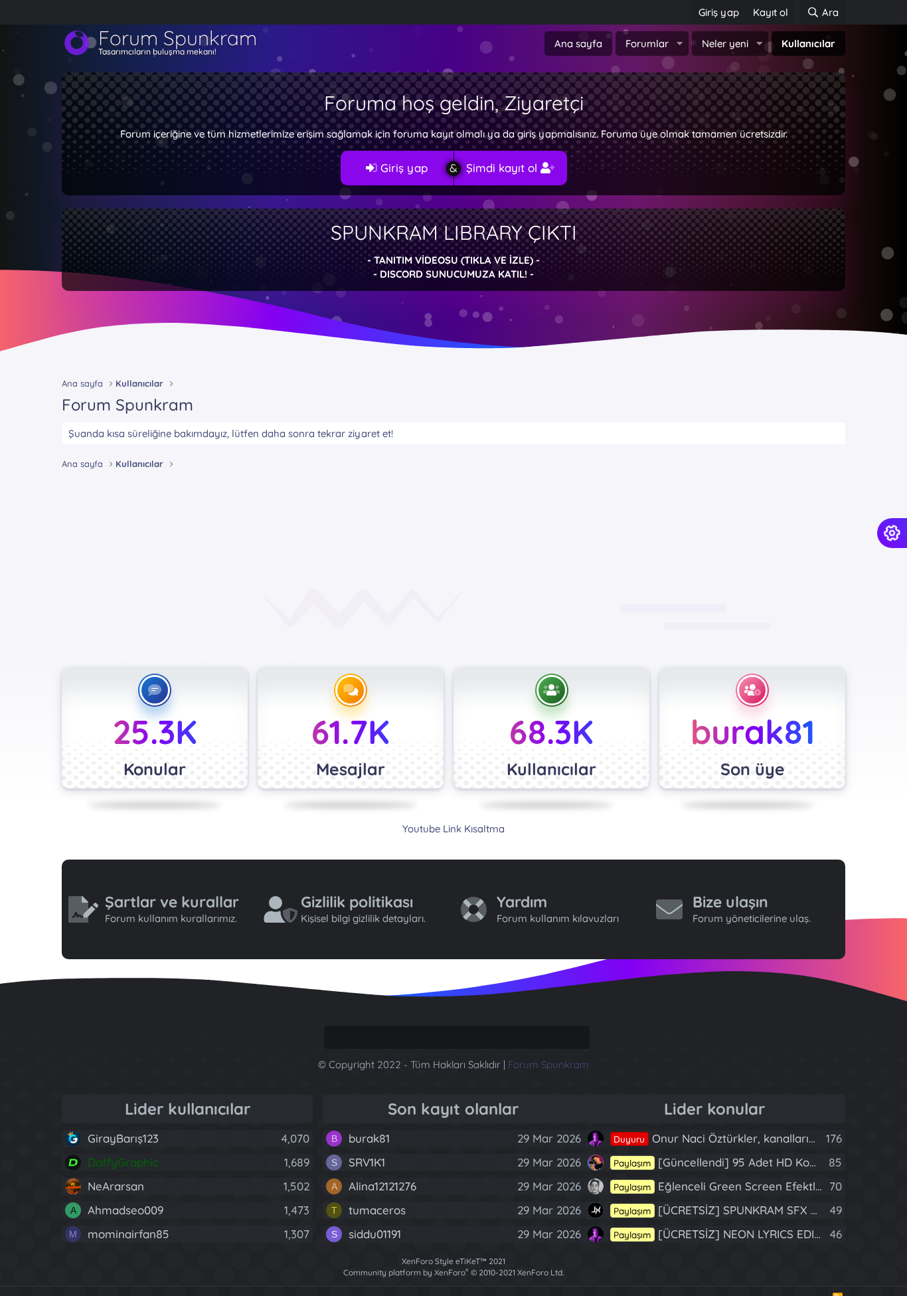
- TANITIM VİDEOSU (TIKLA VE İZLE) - (453, 260)
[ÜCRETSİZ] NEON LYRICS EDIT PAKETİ (737, 1234)
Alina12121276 (382, 1186)
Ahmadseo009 (125, 1210)
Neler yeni (725, 43)
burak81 (753, 732)
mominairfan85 (128, 1234)
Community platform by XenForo (453, 1272)
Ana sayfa (578, 43)
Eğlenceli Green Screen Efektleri (721, 1186)
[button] (679, 43)
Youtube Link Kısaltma (453, 828)
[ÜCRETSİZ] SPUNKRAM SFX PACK (726, 1210)
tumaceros (377, 1210)
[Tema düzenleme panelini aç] (892, 533)
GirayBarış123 (123, 1138)
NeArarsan (116, 1186)
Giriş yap (402, 168)
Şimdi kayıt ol (503, 168)
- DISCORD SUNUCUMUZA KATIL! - (453, 274)
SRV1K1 (367, 1162)
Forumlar (647, 43)
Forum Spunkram (548, 1064)
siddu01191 (375, 1234)
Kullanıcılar (808, 43)
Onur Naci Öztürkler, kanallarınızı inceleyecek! (754, 1138)
